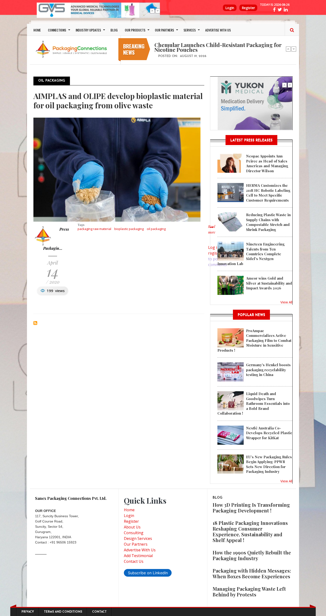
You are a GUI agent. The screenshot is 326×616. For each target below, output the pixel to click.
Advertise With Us (140, 550)
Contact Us (133, 561)
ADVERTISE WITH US (218, 29)
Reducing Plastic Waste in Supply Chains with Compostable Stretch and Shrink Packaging (268, 222)
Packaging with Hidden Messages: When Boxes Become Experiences (252, 573)
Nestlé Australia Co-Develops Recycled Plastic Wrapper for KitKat (269, 433)
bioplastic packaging (129, 229)
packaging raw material (94, 229)
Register (248, 7)
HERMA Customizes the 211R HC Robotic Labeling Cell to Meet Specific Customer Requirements (268, 192)
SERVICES (190, 29)
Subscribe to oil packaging (35, 323)
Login (229, 7)
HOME (37, 29)
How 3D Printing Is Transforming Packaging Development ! (251, 507)
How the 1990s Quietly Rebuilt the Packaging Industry (252, 555)
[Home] (72, 49)
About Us (132, 527)
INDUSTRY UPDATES (88, 29)
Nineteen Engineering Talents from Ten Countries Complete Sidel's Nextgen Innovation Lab (250, 254)
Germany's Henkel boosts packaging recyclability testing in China (268, 369)
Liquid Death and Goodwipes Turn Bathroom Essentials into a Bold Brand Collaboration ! (253, 403)
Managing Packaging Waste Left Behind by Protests (249, 591)
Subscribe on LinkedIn (148, 572)
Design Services (138, 538)
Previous (152, 10)
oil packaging (156, 229)
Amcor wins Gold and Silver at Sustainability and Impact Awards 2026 (269, 283)
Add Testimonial (138, 555)
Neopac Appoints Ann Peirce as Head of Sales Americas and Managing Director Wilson (267, 163)
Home (129, 509)
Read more (211, 232)
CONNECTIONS (57, 29)
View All (286, 302)
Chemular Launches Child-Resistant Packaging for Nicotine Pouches (218, 47)
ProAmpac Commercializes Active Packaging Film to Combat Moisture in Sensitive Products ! (254, 340)
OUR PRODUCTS (135, 29)
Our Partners (135, 544)
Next (157, 10)
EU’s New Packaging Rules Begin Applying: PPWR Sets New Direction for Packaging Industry (269, 464)
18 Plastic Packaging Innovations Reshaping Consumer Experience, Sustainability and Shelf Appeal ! (250, 531)
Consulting (133, 532)
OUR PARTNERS (164, 29)
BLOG (114, 29)
